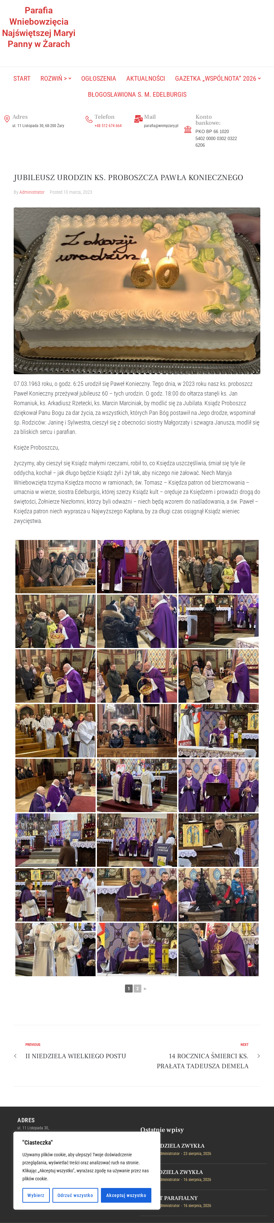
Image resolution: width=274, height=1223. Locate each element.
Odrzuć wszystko (75, 1195)
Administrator (31, 192)
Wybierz (35, 1195)
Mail (150, 117)
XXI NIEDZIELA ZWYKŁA (172, 1146)
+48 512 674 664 (108, 125)
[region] (86, 1171)
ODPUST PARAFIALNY (169, 1198)
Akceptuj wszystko (126, 1195)
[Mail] (138, 119)
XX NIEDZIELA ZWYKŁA (171, 1172)
